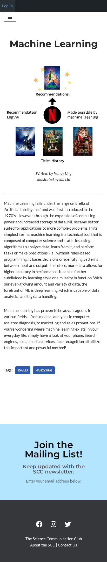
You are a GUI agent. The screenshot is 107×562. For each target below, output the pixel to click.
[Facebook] (39, 523)
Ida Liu (23, 370)
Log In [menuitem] (7, 6)
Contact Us (67, 545)
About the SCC (43, 545)
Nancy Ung (44, 370)
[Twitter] (67, 523)
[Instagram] (53, 523)
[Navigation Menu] (10, 17)
